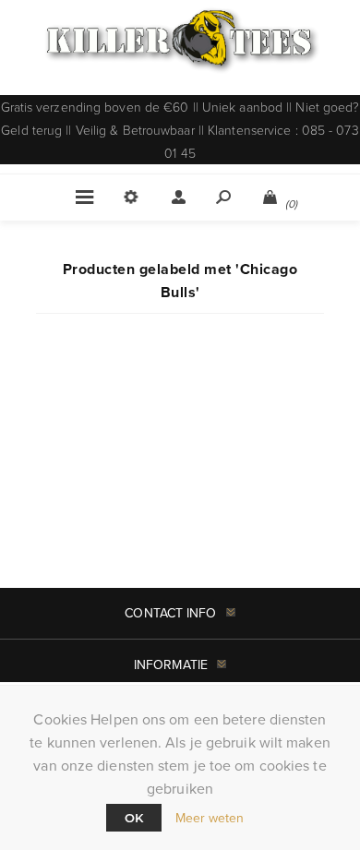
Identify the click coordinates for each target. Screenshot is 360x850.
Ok (134, 817)
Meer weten (210, 817)
